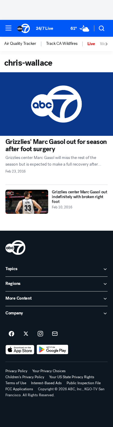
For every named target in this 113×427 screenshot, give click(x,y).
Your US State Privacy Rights (71, 377)
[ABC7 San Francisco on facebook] (11, 334)
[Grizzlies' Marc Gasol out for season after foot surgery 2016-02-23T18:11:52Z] (56, 104)
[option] (25, 44)
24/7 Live (44, 28)
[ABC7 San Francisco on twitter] (26, 334)
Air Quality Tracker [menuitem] (20, 44)
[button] (8, 28)
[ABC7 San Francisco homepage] (23, 28)
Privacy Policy (16, 371)
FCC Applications (19, 389)
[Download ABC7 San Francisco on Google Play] (52, 349)
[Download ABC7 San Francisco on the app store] (19, 349)
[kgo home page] (15, 247)
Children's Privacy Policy (24, 377)
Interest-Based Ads (46, 383)
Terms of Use (15, 383)
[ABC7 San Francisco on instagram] (40, 334)
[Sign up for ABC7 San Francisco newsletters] (55, 334)
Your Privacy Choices (49, 371)
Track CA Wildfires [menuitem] (61, 44)
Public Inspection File (84, 383)
